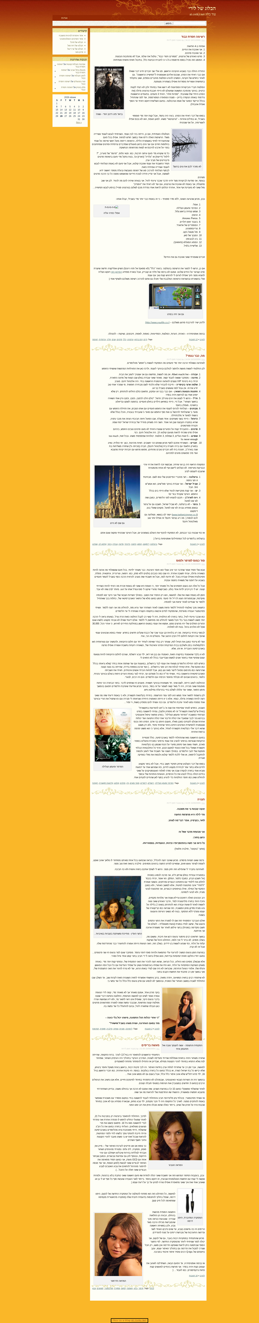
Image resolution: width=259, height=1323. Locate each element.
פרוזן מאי (79, 52)
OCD (152, 1288)
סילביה (109, 1029)
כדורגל (127, 544)
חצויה (201, 799)
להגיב (202, 339)
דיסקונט (146, 544)
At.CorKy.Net (138, 1320)
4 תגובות (194, 783)
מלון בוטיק (80, 87)
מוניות (122, 1029)
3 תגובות (194, 544)
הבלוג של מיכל (76, 42)
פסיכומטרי (108, 1288)
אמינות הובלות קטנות (75, 64)
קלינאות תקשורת (106, 783)
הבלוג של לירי (202, 8)
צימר (109, 544)
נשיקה (115, 1029)
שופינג (95, 544)
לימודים (143, 783)
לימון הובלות (80, 75)
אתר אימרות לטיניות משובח (71, 35)
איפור (141, 1288)
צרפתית (102, 339)
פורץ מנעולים (79, 81)
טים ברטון (138, 339)
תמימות (95, 1029)
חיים (145, 339)
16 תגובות (193, 1276)
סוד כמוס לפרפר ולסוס (190, 560)
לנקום (123, 1288)
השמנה (130, 1288)
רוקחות (95, 783)
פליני (109, 339)
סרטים (119, 339)
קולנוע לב (102, 544)
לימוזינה (129, 1029)
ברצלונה (153, 544)
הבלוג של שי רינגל (75, 49)
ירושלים (151, 783)
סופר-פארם (134, 783)
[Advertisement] (129, 1309)
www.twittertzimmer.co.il (184, 514)
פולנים (122, 783)
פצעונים (100, 1288)
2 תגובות (148, 1029)
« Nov (79, 122)
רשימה (95, 339)
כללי (203, 40)
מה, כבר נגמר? (195, 355)
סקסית (103, 1029)
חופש (139, 544)
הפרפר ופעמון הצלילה (164, 783)
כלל (124, 339)
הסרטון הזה (116, 272)
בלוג (136, 1288)
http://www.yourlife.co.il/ (157, 322)
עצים (114, 339)
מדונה (121, 544)
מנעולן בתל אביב (77, 70)
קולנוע (116, 783)
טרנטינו (130, 339)
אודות (64, 18)
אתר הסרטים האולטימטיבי (71, 39)
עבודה (115, 544)
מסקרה (117, 1288)
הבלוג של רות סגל (75, 45)
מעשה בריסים (150, 1045)
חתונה (133, 544)
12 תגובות (193, 339)
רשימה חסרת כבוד (193, 36)
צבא (94, 1288)
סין (128, 783)
